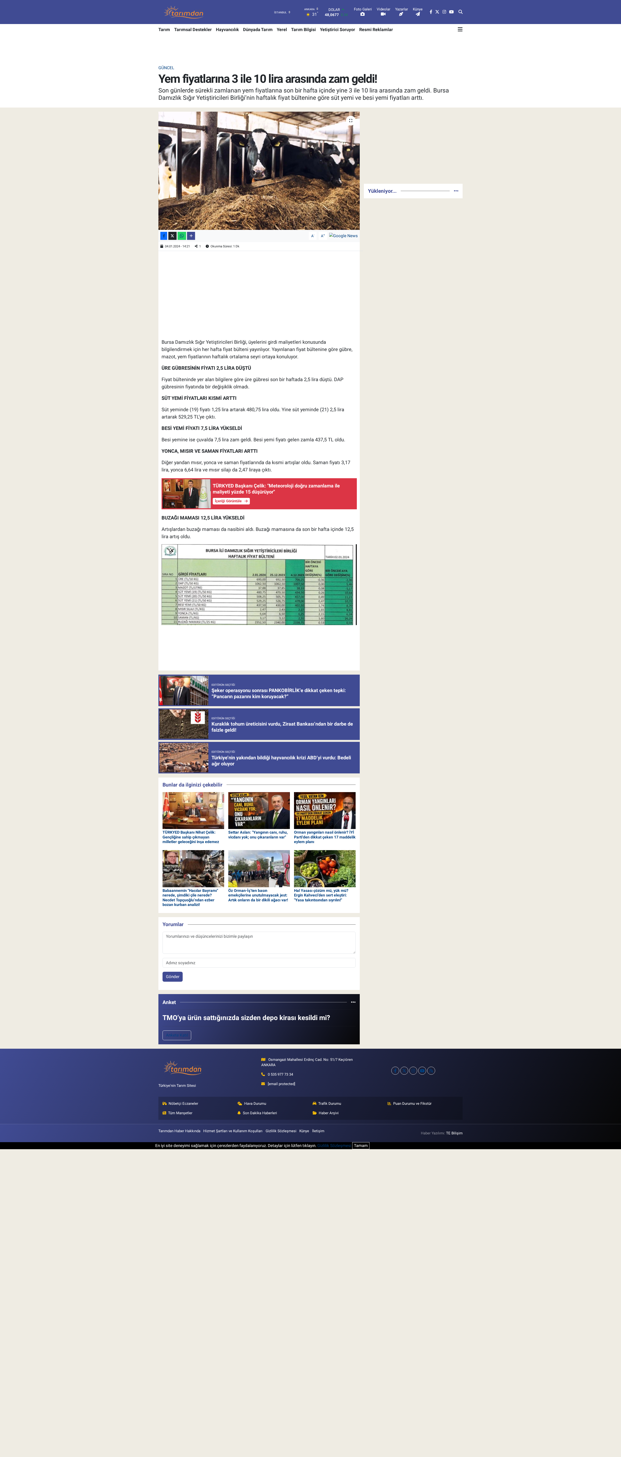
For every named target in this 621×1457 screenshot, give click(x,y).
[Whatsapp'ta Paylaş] (182, 236)
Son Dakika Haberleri (260, 1113)
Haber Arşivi (329, 1113)
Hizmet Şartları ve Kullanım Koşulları (232, 1131)
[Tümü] (353, 1002)
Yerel (282, 29)
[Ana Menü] (460, 29)
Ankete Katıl (177, 1035)
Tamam (361, 1145)
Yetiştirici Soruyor (337, 29)
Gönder (173, 976)
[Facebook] (395, 1071)
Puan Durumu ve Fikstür (412, 1103)
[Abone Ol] (343, 235)
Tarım (164, 29)
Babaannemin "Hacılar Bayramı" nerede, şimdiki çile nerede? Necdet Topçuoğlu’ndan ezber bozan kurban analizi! (190, 897)
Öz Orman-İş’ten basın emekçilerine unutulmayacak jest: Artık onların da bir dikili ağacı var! (258, 895)
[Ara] (460, 12)
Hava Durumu (255, 1103)
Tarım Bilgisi (303, 29)
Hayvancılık (227, 29)
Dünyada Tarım (258, 29)
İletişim (318, 1131)
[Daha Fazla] (191, 236)
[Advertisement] (413, 146)
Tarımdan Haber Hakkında (179, 1131)
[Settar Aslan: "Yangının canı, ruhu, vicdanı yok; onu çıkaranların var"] (259, 810)
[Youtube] (422, 1071)
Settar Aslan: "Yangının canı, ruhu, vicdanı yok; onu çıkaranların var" (258, 834)
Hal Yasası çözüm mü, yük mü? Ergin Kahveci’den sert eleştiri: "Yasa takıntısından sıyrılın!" (321, 895)
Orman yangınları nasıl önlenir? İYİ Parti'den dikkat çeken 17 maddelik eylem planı (325, 837)
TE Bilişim (454, 1133)
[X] (404, 1071)
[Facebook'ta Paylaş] (163, 236)
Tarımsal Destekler (193, 29)
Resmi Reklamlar (376, 29)
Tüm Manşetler (180, 1113)
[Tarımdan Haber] (183, 12)
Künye (304, 1131)
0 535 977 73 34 (280, 1074)
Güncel (166, 67)
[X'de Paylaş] (172, 236)
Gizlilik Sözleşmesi (281, 1131)
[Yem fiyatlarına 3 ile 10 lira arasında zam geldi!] (259, 171)
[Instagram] (413, 1071)
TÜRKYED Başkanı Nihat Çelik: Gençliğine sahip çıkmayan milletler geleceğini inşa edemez (191, 837)
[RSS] (431, 1071)
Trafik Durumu (329, 1103)
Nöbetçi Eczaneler (183, 1103)
